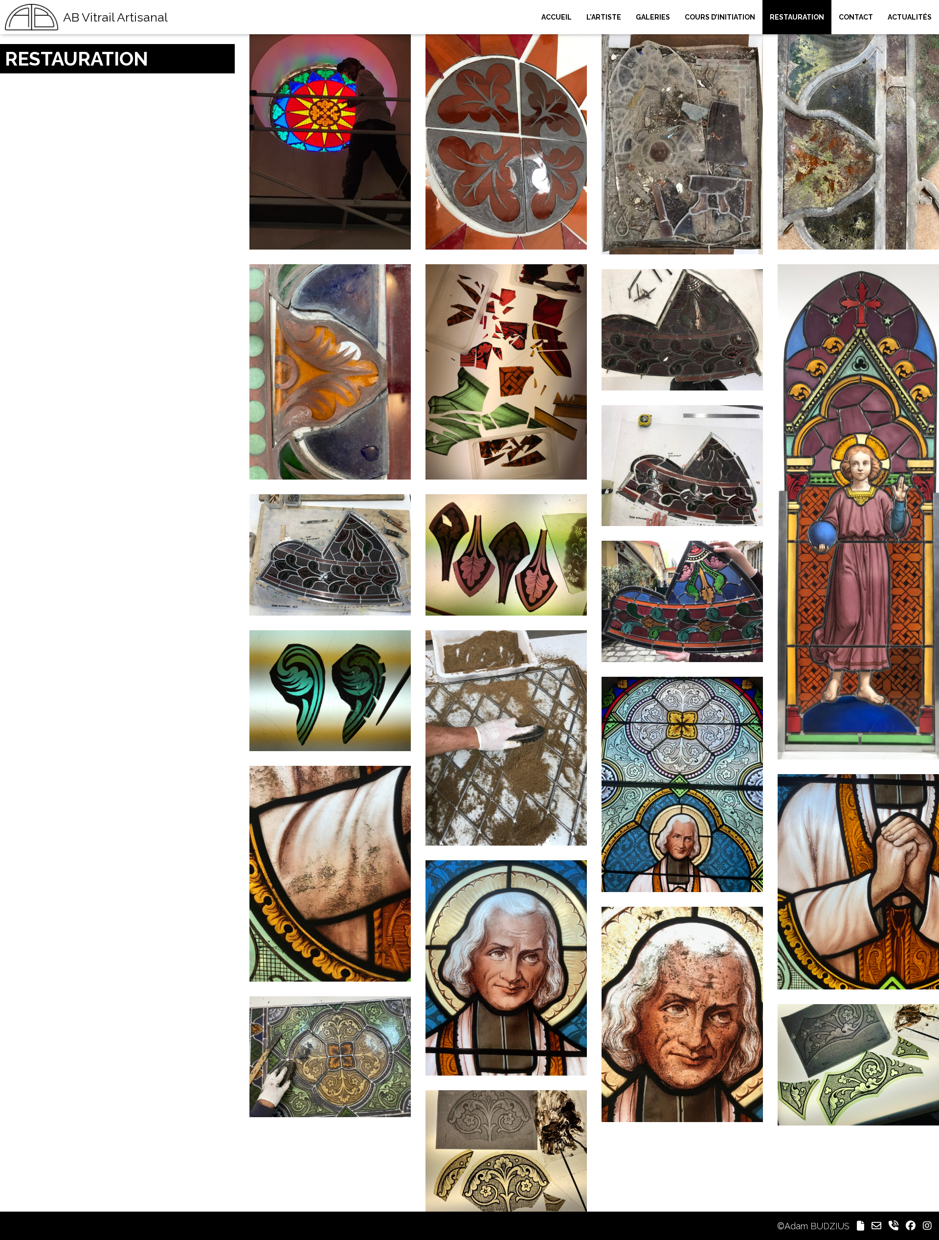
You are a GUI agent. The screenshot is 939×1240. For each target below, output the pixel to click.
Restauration (797, 17)
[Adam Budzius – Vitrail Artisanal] (31, 17)
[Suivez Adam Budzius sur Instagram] (927, 1226)
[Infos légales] (860, 1226)
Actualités (910, 17)
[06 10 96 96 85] (893, 1226)
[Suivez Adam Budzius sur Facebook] (911, 1226)
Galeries (653, 17)
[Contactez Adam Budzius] (876, 1226)
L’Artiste (603, 17)
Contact (856, 17)
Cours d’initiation (720, 17)
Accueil (556, 17)
